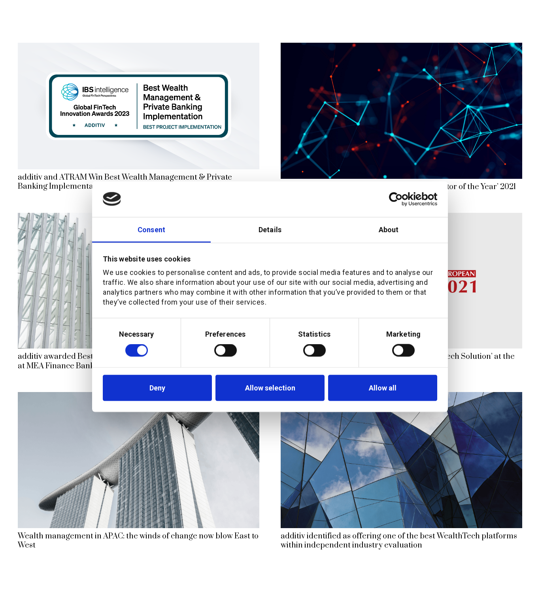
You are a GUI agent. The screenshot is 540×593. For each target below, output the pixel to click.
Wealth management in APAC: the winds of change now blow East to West (138, 540)
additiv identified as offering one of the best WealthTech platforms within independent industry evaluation (399, 540)
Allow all (383, 388)
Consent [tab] (151, 229)
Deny (157, 388)
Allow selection (270, 388)
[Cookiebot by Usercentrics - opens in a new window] (402, 199)
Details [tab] (270, 229)
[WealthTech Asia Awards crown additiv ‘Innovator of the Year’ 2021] (401, 48)
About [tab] (389, 229)
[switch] (225, 350)
